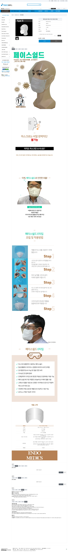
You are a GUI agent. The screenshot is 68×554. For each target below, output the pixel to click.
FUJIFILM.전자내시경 (4, 47)
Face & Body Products (5, 54)
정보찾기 (64, 8)
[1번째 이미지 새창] (17, 38)
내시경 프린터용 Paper (5, 42)
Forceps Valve (4, 38)
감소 (60, 35)
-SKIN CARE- (3, 49)
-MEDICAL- (3, 17)
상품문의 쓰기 (61, 484)
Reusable (3, 22)
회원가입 (59, 8)
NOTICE (2, 8)
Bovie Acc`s (3, 40)
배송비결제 (40, 31)
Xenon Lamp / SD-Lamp (5, 33)
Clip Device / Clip (4, 24)
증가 (58, 35)
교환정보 (26, 489)
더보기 (65, 472)
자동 (50, 8)
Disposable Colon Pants (5, 26)
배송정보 (23, 489)
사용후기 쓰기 (61, 472)
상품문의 (19, 489)
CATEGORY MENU (5, 15)
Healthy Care (4, 56)
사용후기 (16, 489)
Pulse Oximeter (4, 31)
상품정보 (13, 489)
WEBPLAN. (34, 550)
